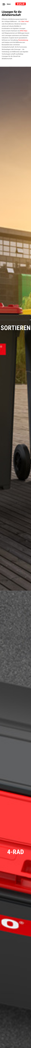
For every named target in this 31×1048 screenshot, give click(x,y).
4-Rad (27, 21)
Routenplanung (23, 40)
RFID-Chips (23, 31)
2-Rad (22, 21)
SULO (22, 4)
